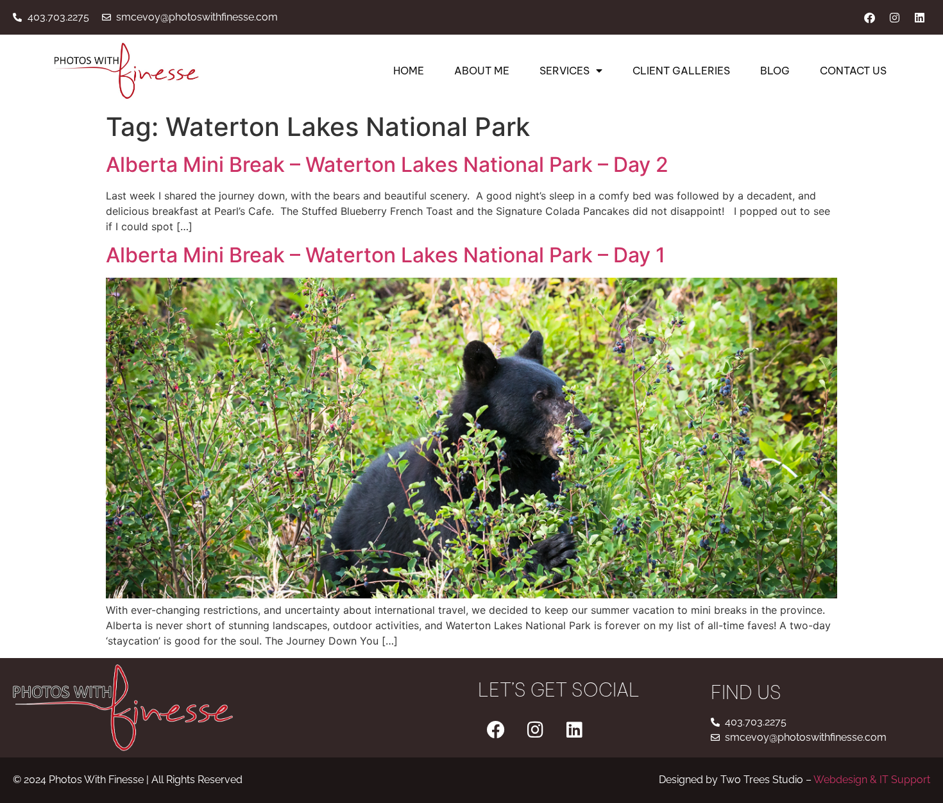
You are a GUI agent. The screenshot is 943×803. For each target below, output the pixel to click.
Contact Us (853, 70)
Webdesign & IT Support (871, 779)
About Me (481, 70)
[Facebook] (869, 17)
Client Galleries (681, 70)
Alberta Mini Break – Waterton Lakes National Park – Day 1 (385, 254)
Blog (775, 70)
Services (564, 70)
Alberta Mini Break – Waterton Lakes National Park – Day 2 (387, 164)
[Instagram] (894, 17)
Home (408, 70)
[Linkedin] (919, 17)
